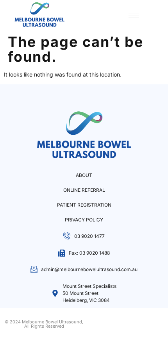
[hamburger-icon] (134, 15)
